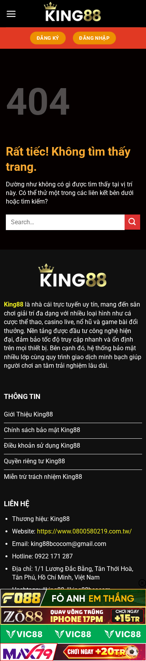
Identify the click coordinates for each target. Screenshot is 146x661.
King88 (13, 304)
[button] (11, 14)
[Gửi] (132, 222)
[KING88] (73, 13)
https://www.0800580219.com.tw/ (84, 531)
